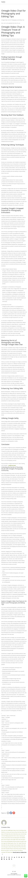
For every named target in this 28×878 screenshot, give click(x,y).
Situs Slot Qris (4, 830)
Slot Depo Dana (15, 846)
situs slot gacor (7, 839)
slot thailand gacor (10, 843)
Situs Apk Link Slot (20, 834)
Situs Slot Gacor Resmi (20, 832)
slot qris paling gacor (15, 837)
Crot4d (14, 848)
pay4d (23, 835)
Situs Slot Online (12, 834)
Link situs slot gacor (13, 850)
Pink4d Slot (21, 846)
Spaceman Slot (12, 835)
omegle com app (12, 465)
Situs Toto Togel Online (19, 843)
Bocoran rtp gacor (5, 850)
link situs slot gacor (10, 845)
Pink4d (11, 848)
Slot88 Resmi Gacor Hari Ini (13, 830)
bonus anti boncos (11, 832)
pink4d (8, 837)
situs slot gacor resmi (18, 845)
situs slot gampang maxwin (10, 841)
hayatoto (8, 848)
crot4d (17, 835)
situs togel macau (14, 839)
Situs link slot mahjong (21, 848)
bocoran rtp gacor (20, 841)
